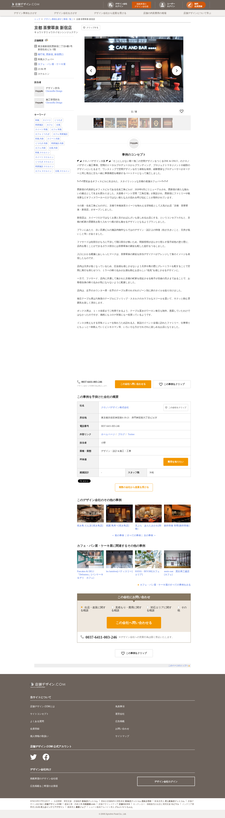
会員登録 (34, 728)
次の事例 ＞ (150, 535)
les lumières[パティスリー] (119, 571)
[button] (177, 71)
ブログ (121, 434)
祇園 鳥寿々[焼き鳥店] (117, 525)
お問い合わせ (122, 728)
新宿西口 (59, 54)
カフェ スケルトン (43, 171)
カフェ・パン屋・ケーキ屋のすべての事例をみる (165, 585)
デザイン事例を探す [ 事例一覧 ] (58, 19)
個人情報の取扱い (39, 736)
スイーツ (47, 120)
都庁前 (41, 54)
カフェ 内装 (40, 148)
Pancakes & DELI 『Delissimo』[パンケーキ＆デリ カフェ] (90, 574)
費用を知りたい (176, 462)
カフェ (50, 125)
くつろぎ (58, 120)
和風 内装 (39, 139)
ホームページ (108, 434)
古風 (58, 125)
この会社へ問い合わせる (133, 384)
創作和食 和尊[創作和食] (176, 525)
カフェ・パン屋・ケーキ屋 (52, 64)
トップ (37, 19)
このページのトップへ (179, 665)
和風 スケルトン (42, 152)
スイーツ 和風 (41, 129)
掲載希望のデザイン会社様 (141, 5)
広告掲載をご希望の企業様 (44, 785)
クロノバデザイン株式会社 (115, 407)
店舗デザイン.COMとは (42, 706)
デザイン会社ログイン (166, 781)
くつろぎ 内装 (41, 143)
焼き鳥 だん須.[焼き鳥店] (90, 525)
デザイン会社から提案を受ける (110, 13)
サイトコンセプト (39, 713)
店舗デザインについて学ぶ (197, 13)
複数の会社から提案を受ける (134, 487)
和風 (37, 120)
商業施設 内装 (57, 143)
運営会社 (120, 713)
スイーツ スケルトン (44, 157)
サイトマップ (122, 736)
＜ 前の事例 (118, 535)
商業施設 (39, 125)
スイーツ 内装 (53, 139)
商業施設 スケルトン (44, 166)
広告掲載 (120, 721)
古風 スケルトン (62, 171)
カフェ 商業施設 (60, 134)
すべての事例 (134, 535)
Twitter (131, 434)
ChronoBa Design (54, 91)
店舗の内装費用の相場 (154, 13)
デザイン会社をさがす (65, 13)
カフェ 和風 (56, 129)
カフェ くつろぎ (42, 134)
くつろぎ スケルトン (44, 162)
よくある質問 (37, 721)
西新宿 (49, 54)
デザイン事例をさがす (25, 13)
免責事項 (120, 706)
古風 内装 (53, 148)
